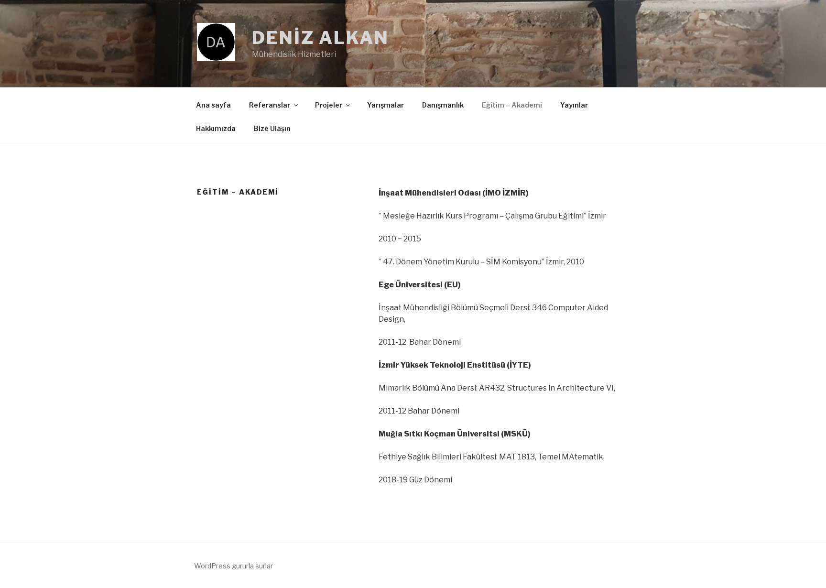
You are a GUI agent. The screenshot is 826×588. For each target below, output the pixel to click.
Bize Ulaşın (272, 128)
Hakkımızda (216, 128)
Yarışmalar (385, 105)
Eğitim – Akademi (512, 105)
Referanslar (269, 105)
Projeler (328, 105)
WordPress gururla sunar (233, 566)
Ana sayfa (213, 105)
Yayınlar (574, 105)
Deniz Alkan (320, 37)
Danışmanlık (443, 105)
